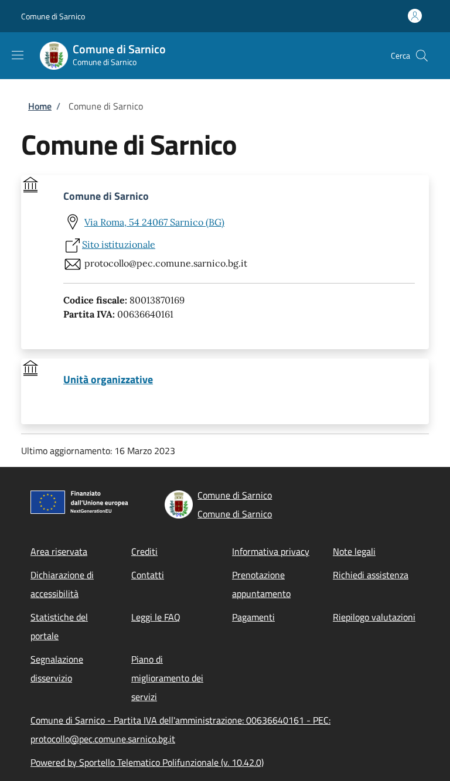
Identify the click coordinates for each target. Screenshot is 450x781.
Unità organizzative (108, 380)
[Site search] (422, 56)
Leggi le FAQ (155, 617)
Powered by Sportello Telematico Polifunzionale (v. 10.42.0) (147, 762)
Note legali (354, 551)
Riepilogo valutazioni (374, 617)
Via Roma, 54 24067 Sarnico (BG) (154, 222)
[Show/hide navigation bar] (17, 55)
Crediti (144, 551)
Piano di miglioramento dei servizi (167, 678)
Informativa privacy (270, 551)
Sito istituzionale (118, 244)
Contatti (147, 575)
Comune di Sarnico (53, 16)
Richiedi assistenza (370, 575)
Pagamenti (253, 617)
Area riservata (58, 551)
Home (40, 106)
